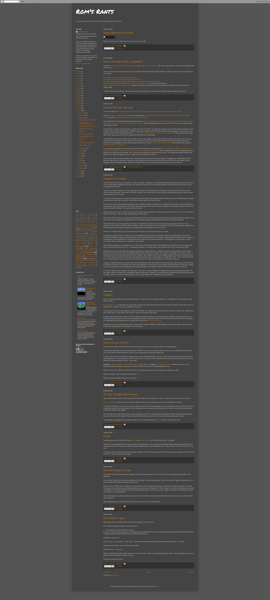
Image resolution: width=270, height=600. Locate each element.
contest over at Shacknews (148, 66)
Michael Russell (83, 32)
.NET (77, 213)
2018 (79, 83)
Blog (96, 217)
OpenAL (78, 242)
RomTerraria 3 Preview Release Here (91, 304)
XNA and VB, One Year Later (118, 107)
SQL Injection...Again (114, 518)
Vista (95, 258)
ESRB (95, 229)
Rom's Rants (95, 11)
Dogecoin (81, 228)
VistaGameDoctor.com (110, 305)
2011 (79, 101)
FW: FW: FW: (83, 231)
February (82, 165)
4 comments (119, 427)
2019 (79, 81)
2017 (79, 86)
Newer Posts (107, 572)
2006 (79, 171)
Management (79, 239)
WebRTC (78, 262)
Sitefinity (78, 256)
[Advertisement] (148, 54)
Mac (94, 237)
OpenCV (85, 242)
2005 (79, 173)
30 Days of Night (109, 402)
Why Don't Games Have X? (88, 262)
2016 (79, 88)
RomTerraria (87, 252)
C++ (86, 219)
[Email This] (105, 48)
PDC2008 (90, 244)
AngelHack (78, 215)
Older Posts (190, 572)
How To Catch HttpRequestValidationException (87, 318)
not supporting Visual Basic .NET (171, 111)
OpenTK (93, 242)
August (81, 151)
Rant (131, 166)
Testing (89, 258)
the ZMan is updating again (117, 115)
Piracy (78, 248)
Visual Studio (91, 260)
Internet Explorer (145, 440)
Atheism (78, 217)
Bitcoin (91, 217)
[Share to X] (109, 48)
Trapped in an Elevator (114, 178)
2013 (79, 96)
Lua (90, 237)
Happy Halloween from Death (118, 32)
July (80, 153)
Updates (107, 295)
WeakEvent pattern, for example (113, 144)
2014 (79, 93)
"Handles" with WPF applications (161, 143)
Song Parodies (90, 256)
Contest (95, 221)
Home (149, 572)
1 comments (119, 48)
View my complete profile (83, 63)
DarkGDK (88, 224)
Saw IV (159, 420)
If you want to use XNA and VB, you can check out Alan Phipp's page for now (135, 150)
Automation (84, 217)
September (82, 148)
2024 (79, 73)
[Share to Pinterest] (113, 48)
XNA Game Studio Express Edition (150, 111)
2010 (79, 103)
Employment (84, 229)
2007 (79, 110)
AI (83, 213)
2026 (79, 71)
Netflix (93, 240)
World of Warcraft (90, 265)
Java (94, 235)
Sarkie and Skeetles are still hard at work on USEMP (127, 364)
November (82, 115)
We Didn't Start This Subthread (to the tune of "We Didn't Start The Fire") (125, 83)
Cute (93, 222)
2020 (79, 78)
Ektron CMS (88, 228)
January (81, 168)
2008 (79, 108)
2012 (79, 98)
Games (90, 233)
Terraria (79, 258)
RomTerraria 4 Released (90, 289)
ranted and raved (123, 111)
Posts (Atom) (114, 575)
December (82, 113)
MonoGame (81, 240)
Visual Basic (136, 166)
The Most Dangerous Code (117, 470)
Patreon (78, 244)
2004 (79, 176)
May (80, 158)
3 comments (119, 281)
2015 (79, 91)
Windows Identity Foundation (85, 264)
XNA (141, 166)
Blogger (80, 219)
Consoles (78, 221)
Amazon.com (91, 213)
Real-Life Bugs (80, 250)
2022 (79, 76)
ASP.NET (92, 215)
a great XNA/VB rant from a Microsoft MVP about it (131, 117)
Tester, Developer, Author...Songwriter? (123, 61)
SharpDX (78, 254)
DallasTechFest (79, 224)
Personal (80, 246)
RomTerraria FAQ (82, 331)
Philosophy (92, 246)
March (81, 163)
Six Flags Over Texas (155, 320)
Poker (83, 248)
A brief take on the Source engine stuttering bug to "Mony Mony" (123, 79)
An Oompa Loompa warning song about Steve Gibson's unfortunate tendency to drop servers (131, 81)
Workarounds (80, 265)
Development (93, 226)
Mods (86, 239)
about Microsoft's (134, 111)
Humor (89, 235)
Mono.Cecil (93, 239)
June (80, 155)
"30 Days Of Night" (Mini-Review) (120, 394)
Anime (85, 215)
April (80, 160)
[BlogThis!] (107, 48)
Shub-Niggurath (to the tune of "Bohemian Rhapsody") (119, 77)
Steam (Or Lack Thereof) (116, 342)
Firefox (106, 436)
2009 (79, 105)
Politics (89, 248)
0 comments (119, 333)
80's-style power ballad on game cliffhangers (123, 66)
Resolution (91, 250)
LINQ (137, 374)
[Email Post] (124, 45)
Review (77, 252)
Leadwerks (79, 237)
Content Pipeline (87, 221)
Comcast (93, 219)
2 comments (119, 169)
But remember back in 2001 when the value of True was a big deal (153, 133)
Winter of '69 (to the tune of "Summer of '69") (117, 85)
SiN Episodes (88, 254)
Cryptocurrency (83, 222)
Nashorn (88, 240)
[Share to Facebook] (111, 48)
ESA (91, 229)
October (81, 118)
